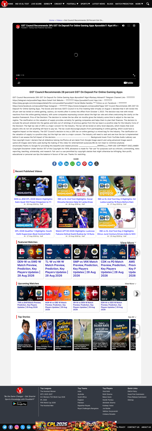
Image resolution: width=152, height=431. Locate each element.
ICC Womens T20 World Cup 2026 (52, 397)
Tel (5, 426)
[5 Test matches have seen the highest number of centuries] (82, 335)
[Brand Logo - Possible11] (19, 393)
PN (85, 163)
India (79, 391)
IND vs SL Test (22, 4)
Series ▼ (48, 4)
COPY (97, 163)
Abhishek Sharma (109, 403)
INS (17, 426)
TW (61, 163)
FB (55, 163)
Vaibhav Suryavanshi (110, 411)
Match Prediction (124, 4)
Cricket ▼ (59, 4)
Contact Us (133, 427)
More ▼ (139, 4)
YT (35, 426)
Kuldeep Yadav (108, 405)
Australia (81, 394)
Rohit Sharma (107, 394)
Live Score (36, 4)
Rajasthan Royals (84, 405)
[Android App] (19, 406)
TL (79, 163)
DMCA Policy (132, 391)
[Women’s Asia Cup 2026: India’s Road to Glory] (26, 335)
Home (10, 4)
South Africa (82, 397)
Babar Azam (107, 397)
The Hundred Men (46, 405)
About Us (146, 427)
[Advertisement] (76, 13)
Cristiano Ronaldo (109, 414)
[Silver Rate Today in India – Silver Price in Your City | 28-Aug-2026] (101, 335)
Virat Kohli (106, 391)
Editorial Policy (117, 427)
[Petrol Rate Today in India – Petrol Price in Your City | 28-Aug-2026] (120, 335)
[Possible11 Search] (148, 4)
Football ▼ (72, 4)
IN (29, 426)
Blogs (110, 4)
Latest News (98, 4)
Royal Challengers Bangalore (88, 408)
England (81, 400)
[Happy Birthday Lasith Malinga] (64, 335)
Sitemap (131, 400)
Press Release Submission (137, 397)
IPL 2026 (43, 400)
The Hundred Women (48, 391)
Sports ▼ (85, 4)
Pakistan (81, 403)
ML (91, 163)
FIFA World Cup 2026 (48, 403)
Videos (59, 20)
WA (73, 163)
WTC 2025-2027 (46, 394)
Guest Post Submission (136, 394)
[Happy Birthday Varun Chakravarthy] (45, 335)
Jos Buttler (106, 408)
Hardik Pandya (108, 400)
